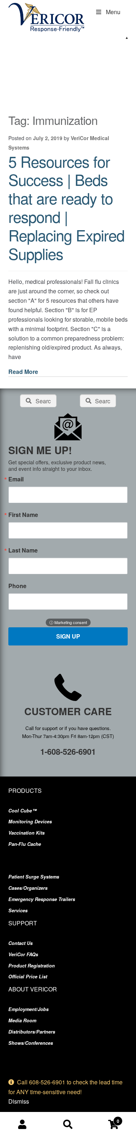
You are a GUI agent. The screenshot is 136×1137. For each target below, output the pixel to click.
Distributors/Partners (31, 1031)
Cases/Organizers (28, 888)
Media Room (22, 1020)
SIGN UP (68, 636)
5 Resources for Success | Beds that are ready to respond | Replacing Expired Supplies (66, 207)
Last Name (23, 550)
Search (68, 1124)
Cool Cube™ (22, 810)
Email (16, 479)
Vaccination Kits (26, 833)
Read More (23, 371)
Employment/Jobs (28, 1009)
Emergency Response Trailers (41, 899)
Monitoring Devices (30, 821)
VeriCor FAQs (23, 954)
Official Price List (27, 976)
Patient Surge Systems (33, 876)
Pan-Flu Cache (24, 844)
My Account (22, 1124)
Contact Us (20, 943)
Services (18, 910)
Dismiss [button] (18, 1101)
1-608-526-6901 (68, 751)
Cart (105, 1118)
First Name (23, 515)
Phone (17, 586)
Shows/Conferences (30, 1043)
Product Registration (31, 965)
